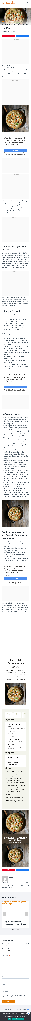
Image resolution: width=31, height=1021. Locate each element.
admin (12, 877)
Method (25, 716)
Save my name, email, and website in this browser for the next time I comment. (15, 996)
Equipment (17, 716)
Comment (6, 955)
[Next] (26, 914)
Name (4, 977)
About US (8, 1009)
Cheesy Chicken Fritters (24, 885)
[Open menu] (27, 3)
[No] (29, 1016)
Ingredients (9, 716)
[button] (24, 724)
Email (4, 984)
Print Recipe (10, 679)
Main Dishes (5, 21)
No (13, 1018)
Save (9, 35)
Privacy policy (19, 1018)
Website (5, 991)
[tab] (12, 929)
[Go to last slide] (4, 914)
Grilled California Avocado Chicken (7, 885)
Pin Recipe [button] (20, 679)
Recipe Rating (6, 948)
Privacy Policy (21, 1009)
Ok (9, 1018)
